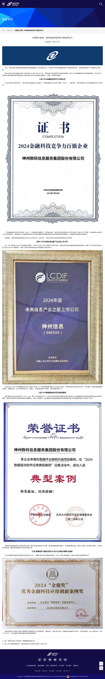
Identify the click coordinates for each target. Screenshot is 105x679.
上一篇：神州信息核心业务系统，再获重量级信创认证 (18, 641)
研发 (47, 665)
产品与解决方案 (31, 665)
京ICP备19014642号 (60, 676)
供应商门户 (66, 671)
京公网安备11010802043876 (78, 676)
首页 (3, 30)
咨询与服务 (41, 665)
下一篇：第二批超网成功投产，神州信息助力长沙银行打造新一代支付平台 (24, 644)
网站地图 (37, 671)
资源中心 (76, 665)
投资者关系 (53, 665)
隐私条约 (44, 671)
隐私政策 (52, 671)
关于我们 (61, 665)
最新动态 (10, 30)
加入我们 (69, 665)
